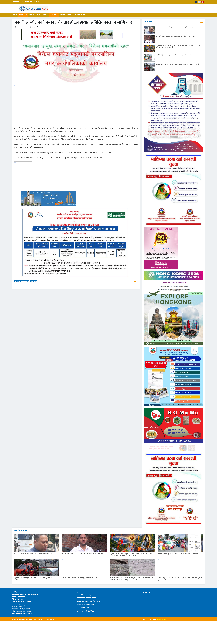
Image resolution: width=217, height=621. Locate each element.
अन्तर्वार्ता (45, 14)
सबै (135, 282)
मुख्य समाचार (23, 14)
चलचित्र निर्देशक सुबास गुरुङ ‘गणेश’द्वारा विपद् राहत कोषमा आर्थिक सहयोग (176, 55)
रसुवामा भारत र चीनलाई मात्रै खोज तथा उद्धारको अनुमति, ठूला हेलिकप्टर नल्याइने (177, 64)
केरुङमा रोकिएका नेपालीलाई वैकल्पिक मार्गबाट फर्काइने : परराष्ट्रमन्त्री (175, 27)
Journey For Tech (161, 619)
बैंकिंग (38, 14)
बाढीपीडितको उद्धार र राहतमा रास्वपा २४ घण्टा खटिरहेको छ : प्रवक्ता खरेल (175, 36)
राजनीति (31, 14)
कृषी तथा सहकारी (79, 14)
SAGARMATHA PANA (23, 27)
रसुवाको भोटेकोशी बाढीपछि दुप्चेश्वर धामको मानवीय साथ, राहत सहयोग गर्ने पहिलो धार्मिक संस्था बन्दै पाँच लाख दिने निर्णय (178, 47)
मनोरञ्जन (62, 14)
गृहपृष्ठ (15, 14)
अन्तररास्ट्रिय (53, 14)
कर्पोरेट (69, 14)
